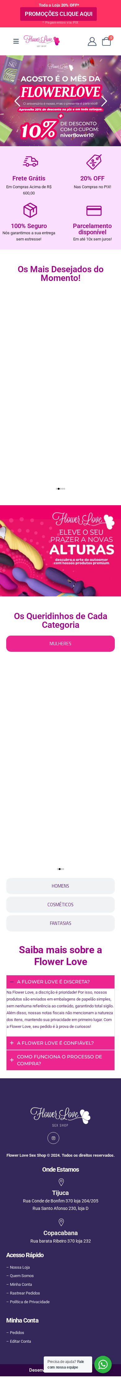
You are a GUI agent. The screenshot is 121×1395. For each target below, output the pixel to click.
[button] (4, 378)
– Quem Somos (20, 1275)
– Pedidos (15, 1332)
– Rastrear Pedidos (23, 1293)
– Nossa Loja (18, 1267)
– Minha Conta (19, 1284)
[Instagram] (53, 1138)
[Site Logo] (41, 41)
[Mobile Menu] (16, 41)
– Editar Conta (18, 1341)
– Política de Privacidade (28, 1301)
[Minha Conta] (92, 41)
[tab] (60, 644)
